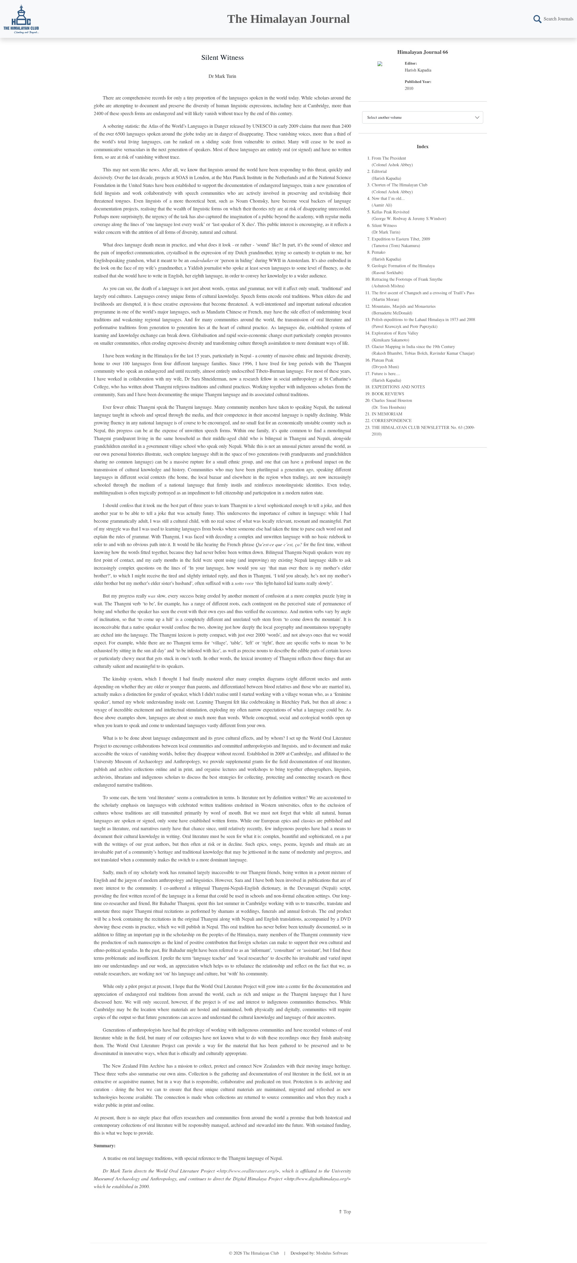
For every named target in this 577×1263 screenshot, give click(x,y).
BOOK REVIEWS (388, 393)
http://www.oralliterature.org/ (248, 1170)
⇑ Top (344, 1211)
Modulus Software (332, 1253)
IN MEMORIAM (387, 414)
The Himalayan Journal (288, 19)
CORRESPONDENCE (392, 420)
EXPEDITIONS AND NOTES (398, 387)
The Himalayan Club (261, 1253)
